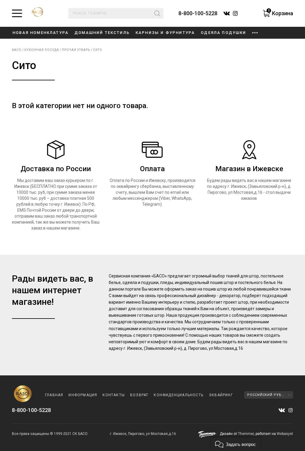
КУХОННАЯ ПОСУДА (41, 50)
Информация (83, 395)
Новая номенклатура (41, 32)
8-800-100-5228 (197, 13)
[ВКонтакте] (281, 410)
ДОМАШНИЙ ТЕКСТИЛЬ (102, 32)
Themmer (246, 434)
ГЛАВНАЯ (54, 395)
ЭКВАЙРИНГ (221, 395)
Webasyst (285, 434)
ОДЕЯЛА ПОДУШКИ (223, 32)
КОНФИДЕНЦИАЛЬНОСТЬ (178, 395)
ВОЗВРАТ (139, 395)
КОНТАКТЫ (113, 395)
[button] (235, 443)
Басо (16, 50)
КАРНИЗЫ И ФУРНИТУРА (165, 32)
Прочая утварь (76, 50)
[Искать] (157, 13)
